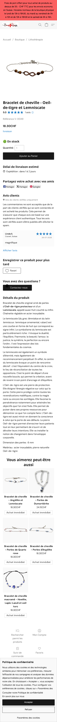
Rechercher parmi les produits (17, 638)
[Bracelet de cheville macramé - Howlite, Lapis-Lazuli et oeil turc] (15, 580)
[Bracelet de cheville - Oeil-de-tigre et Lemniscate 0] (28, 70)
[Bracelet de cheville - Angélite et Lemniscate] (15, 480)
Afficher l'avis (10, 250)
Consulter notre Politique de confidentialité (22, 693)
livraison (7, 131)
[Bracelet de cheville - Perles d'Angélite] (41, 530)
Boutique (20, 39)
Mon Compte (39, 634)
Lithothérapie (35, 39)
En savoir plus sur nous (13, 696)
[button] (10, 24)
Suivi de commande (17, 654)
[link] (28, 717)
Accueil (7, 39)
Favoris (39, 652)
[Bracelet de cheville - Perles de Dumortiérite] (41, 480)
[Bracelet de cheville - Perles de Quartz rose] (15, 530)
